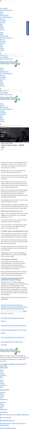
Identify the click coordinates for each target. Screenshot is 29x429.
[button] (14, 53)
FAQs (1, 24)
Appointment (3, 399)
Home (1, 12)
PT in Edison (8, 308)
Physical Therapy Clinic (11, 307)
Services (2, 19)
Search (2, 55)
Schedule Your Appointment (10, 278)
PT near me (15, 308)
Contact (2, 29)
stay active (21, 308)
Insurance (3, 22)
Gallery (2, 28)
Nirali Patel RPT (4, 15)
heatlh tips (9, 305)
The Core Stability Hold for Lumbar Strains (13, 337)
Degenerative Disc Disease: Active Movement (13, 325)
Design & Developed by (8, 428)
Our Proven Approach (6, 17)
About (1, 14)
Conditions (3, 21)
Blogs (1, 26)
